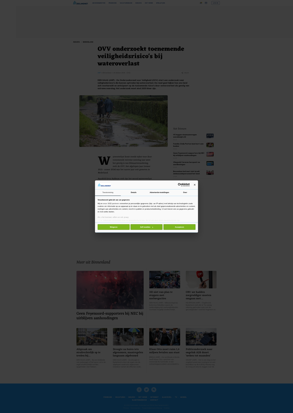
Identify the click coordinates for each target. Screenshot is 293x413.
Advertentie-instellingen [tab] (159, 192)
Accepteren (179, 227)
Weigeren (113, 227)
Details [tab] (133, 192)
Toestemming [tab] (107, 192)
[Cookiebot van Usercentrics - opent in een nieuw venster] (180, 184)
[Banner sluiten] (194, 185)
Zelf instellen (145, 227)
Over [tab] (185, 192)
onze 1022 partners (111, 203)
